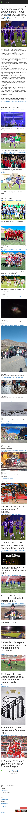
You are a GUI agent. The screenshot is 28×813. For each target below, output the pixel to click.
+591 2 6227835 (4, 790)
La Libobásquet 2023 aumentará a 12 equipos (11, 514)
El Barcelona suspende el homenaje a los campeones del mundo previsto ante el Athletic (13, 153)
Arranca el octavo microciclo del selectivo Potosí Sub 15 (13, 603)
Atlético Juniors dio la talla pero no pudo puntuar (11, 200)
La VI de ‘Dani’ (4, 625)
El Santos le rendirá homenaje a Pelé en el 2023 (11, 735)
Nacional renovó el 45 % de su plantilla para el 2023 (12, 575)
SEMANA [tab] (4, 294)
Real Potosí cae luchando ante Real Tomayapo (11, 132)
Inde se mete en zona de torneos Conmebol (10, 275)
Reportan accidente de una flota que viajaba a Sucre (12, 325)
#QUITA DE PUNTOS (9, 101)
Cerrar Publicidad (23, 808)
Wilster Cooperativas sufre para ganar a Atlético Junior (13, 225)
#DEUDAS (23, 101)
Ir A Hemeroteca (14, 32)
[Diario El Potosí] (6, 2)
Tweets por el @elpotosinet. (7, 478)
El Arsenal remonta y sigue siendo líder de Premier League (13, 769)
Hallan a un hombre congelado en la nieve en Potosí (12, 401)
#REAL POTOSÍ (17, 101)
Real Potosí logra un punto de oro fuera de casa (11, 172)
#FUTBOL (3, 101)
